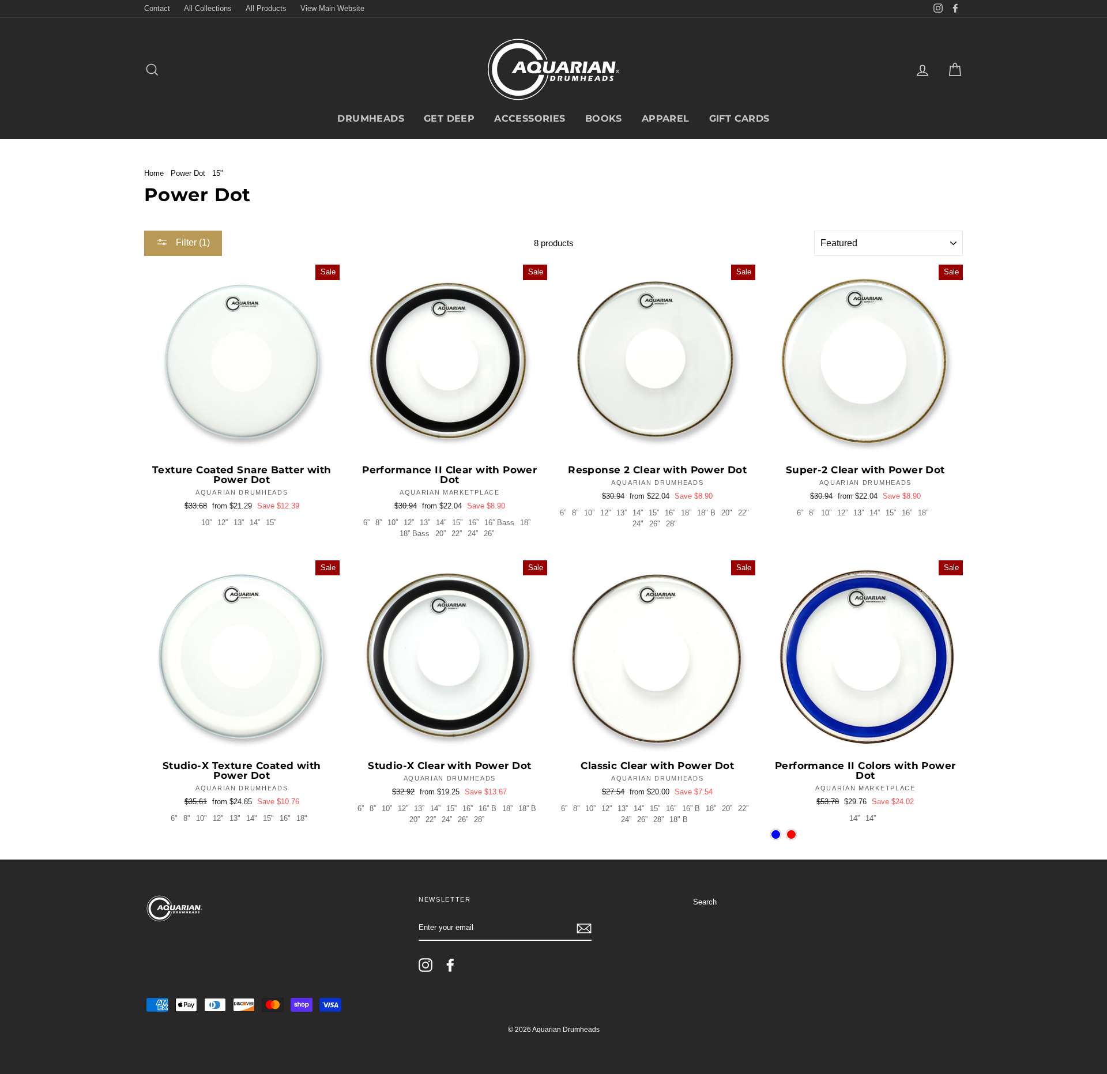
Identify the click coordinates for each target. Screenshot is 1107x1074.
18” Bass (415, 533)
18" (301, 818)
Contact (157, 8)
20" (726, 512)
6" (174, 818)
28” (479, 819)
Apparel (666, 118)
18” (525, 522)
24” (473, 533)
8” (378, 522)
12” (222, 522)
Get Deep (449, 118)
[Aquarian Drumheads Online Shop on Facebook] (450, 965)
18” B (527, 808)
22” (456, 533)
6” (366, 522)
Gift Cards (739, 118)
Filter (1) (192, 242)
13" (234, 818)
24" (637, 523)
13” (239, 522)
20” (440, 533)
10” (206, 522)
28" (671, 523)
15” (271, 522)
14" (251, 818)
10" (201, 818)
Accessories (529, 118)
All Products (266, 8)
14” (255, 522)
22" (743, 512)
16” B (487, 808)
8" (186, 818)
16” (473, 522)
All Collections (208, 8)
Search (705, 902)
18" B (706, 512)
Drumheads (370, 118)
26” (489, 533)
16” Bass (499, 522)
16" (285, 818)
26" (654, 523)
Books (603, 118)
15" (268, 818)
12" (218, 818)
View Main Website (332, 8)
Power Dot (188, 173)
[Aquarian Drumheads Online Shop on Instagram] (425, 965)
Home (154, 173)
